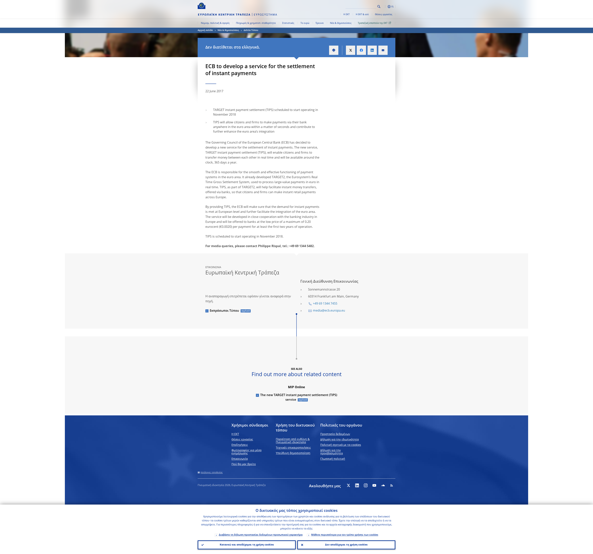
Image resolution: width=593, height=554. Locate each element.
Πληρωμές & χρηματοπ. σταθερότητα (256, 23)
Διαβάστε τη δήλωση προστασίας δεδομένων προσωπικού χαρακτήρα (261, 535)
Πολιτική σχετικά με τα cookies (340, 445)
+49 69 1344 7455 (325, 303)
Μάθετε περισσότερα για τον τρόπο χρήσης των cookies (344, 535)
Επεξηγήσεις (239, 445)
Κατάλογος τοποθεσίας (212, 472)
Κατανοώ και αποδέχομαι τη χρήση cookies (247, 545)
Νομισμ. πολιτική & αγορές (215, 23)
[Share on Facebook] (361, 50)
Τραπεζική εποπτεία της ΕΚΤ (372, 23)
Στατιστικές (288, 23)
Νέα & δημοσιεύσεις (340, 23)
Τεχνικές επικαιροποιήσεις (293, 447)
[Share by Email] (383, 50)
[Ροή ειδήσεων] (391, 485)
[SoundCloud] (383, 485)
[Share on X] (350, 50)
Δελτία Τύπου (251, 30)
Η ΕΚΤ (346, 14)
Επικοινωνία (239, 459)
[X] (348, 485)
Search (378, 6)
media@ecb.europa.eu (329, 310)
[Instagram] (365, 485)
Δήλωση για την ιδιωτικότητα (339, 439)
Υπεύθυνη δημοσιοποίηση (293, 453)
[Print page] (333, 50)
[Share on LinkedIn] (372, 50)
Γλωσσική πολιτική (332, 459)
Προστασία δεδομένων (335, 434)
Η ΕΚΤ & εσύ (362, 14)
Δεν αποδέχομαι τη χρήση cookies (346, 545)
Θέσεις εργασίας (383, 14)
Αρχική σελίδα (205, 30)
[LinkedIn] (357, 485)
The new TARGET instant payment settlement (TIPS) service (298, 397)
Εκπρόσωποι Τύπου (224, 310)
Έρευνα (320, 23)
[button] (384, 6)
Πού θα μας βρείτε (243, 464)
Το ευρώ (305, 23)
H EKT (235, 434)
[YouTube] (374, 485)
